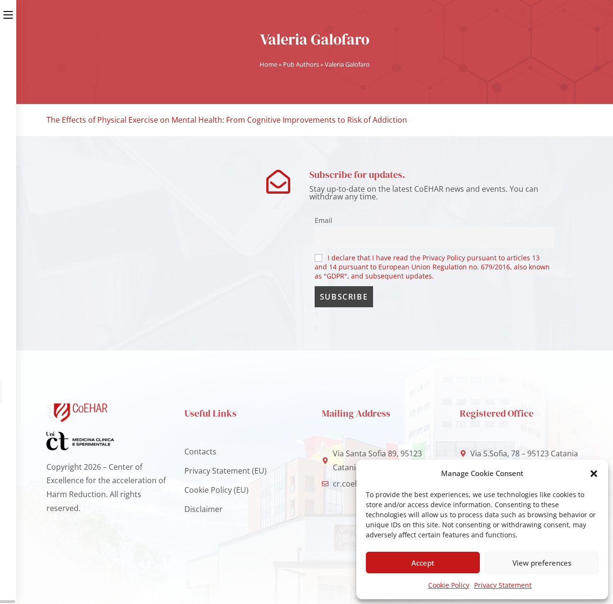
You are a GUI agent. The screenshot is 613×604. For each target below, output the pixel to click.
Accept (422, 563)
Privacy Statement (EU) (225, 471)
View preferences (541, 563)
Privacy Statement (503, 585)
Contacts (200, 451)
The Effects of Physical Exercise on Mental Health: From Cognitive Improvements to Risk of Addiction (226, 120)
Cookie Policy (448, 585)
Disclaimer (203, 509)
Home (268, 64)
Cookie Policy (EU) (216, 490)
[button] (594, 473)
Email (323, 220)
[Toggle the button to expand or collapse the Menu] (8, 13)
